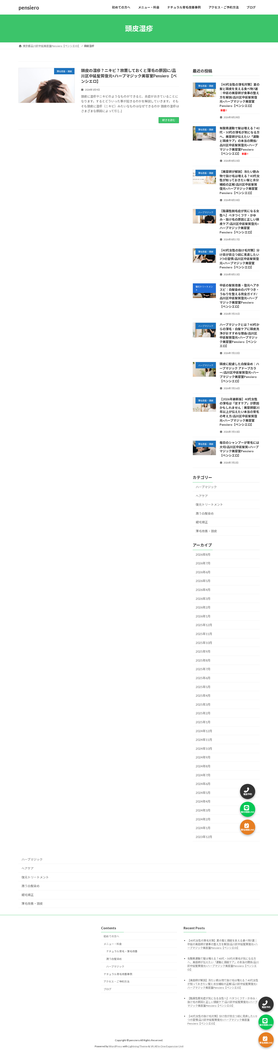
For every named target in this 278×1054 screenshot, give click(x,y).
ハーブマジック (206, 487)
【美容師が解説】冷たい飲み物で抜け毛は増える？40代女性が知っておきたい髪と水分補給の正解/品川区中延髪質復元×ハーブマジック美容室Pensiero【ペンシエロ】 (222, 984)
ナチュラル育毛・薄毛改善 (121, 951)
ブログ (107, 989)
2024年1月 (203, 828)
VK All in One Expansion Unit (167, 1046)
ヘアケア (202, 496)
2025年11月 (204, 634)
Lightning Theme (138, 1046)
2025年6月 (203, 678)
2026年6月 (203, 572)
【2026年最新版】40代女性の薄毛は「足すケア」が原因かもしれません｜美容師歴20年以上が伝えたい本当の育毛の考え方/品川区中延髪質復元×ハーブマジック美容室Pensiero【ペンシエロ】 (240, 412)
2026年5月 (203, 581)
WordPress (115, 1046)
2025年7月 (203, 669)
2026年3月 (203, 598)
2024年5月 (203, 793)
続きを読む (168, 120)
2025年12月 (204, 625)
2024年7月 (203, 775)
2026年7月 (203, 563)
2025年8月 (203, 660)
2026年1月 (203, 616)
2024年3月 (203, 810)
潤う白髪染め (205, 513)
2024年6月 (203, 784)
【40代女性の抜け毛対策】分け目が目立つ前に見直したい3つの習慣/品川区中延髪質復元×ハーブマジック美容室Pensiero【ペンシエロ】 (240, 258)
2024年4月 (203, 801)
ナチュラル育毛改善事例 (118, 974)
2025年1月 (203, 722)
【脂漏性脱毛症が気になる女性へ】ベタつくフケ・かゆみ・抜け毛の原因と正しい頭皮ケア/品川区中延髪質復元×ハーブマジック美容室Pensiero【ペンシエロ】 (222, 1002)
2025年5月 (203, 687)
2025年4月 (203, 695)
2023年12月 (204, 837)
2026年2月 (203, 607)
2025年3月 (203, 704)
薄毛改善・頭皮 (206, 531)
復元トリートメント (209, 504)
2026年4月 (203, 590)
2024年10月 (204, 748)
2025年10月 (204, 643)
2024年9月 (203, 757)
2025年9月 (203, 651)
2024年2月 (203, 819)
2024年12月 (204, 731)
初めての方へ (111, 936)
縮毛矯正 (202, 522)
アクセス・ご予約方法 (116, 981)
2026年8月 (203, 554)
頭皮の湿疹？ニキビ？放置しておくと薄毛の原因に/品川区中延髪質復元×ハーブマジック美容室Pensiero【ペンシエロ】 (129, 76)
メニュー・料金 (113, 944)
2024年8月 (203, 766)
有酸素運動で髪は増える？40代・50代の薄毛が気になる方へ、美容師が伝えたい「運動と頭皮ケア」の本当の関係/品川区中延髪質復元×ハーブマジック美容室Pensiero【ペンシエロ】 (240, 141)
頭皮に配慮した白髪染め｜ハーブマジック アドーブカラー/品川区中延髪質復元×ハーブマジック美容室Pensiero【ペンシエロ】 (239, 372)
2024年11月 (204, 739)
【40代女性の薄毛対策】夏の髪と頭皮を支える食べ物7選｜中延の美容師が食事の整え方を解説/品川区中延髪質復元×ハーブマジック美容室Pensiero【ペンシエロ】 (240, 97)
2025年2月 (203, 713)
